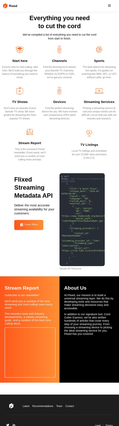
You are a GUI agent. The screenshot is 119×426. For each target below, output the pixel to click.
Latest (27, 406)
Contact (74, 406)
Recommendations (45, 406)
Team (62, 406)
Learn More (32, 229)
